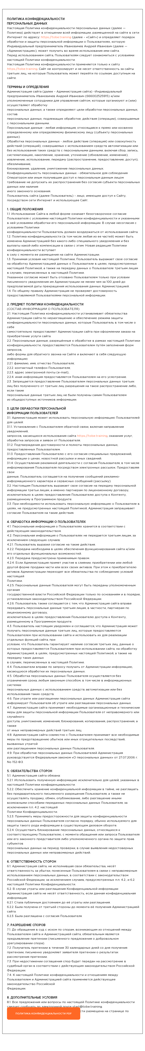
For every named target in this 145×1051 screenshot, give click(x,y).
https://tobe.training (56, 37)
